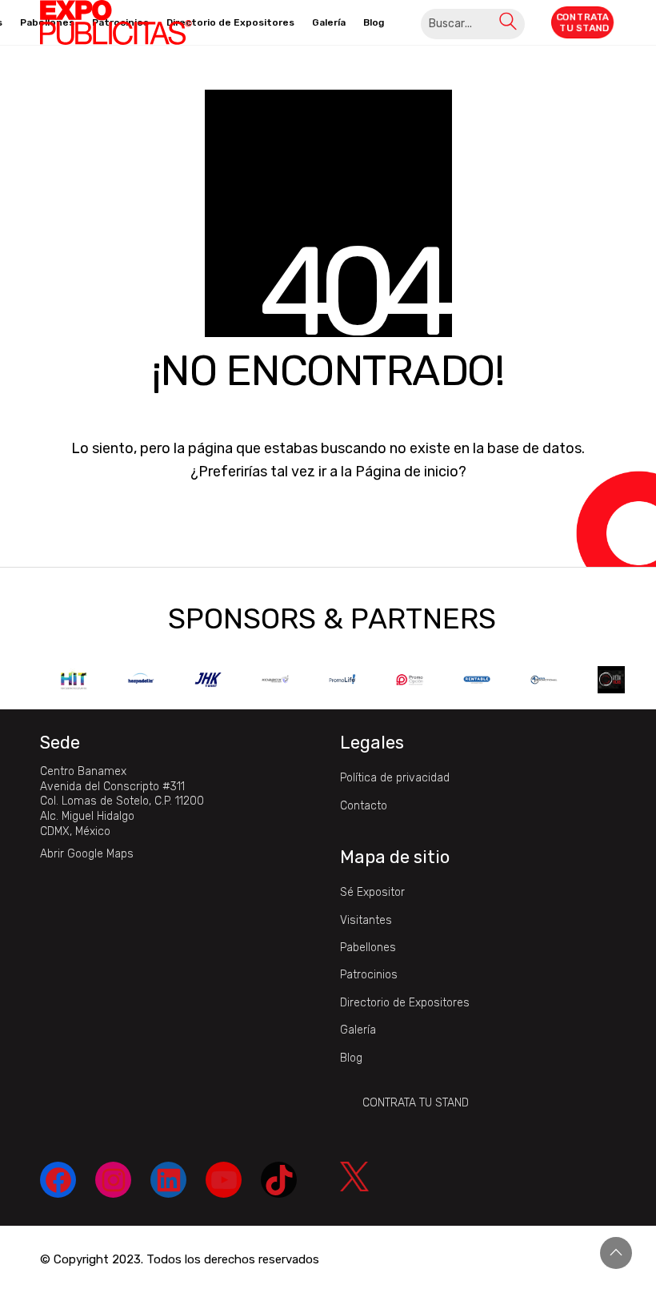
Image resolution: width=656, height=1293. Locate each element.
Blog (351, 1058)
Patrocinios (369, 975)
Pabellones (368, 947)
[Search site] (508, 23)
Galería (358, 1030)
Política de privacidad (395, 778)
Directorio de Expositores (405, 1003)
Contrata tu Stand (415, 1103)
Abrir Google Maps (87, 854)
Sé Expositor (372, 892)
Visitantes (366, 920)
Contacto (363, 806)
